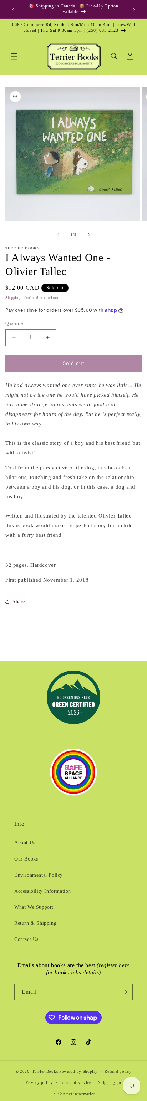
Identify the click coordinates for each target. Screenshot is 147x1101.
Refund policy (118, 1071)
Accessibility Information (42, 891)
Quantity (14, 323)
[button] (14, 56)
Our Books (26, 859)
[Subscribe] (124, 992)
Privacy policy (39, 1082)
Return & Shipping (35, 923)
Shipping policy (113, 1082)
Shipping (13, 298)
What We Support (34, 907)
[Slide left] (58, 235)
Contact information (77, 1093)
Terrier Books (45, 1071)
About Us (24, 842)
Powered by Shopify (78, 1071)
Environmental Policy (38, 875)
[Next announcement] (134, 9)
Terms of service (75, 1082)
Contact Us (26, 939)
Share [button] (18, 601)
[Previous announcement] (13, 9)
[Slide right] (89, 235)
